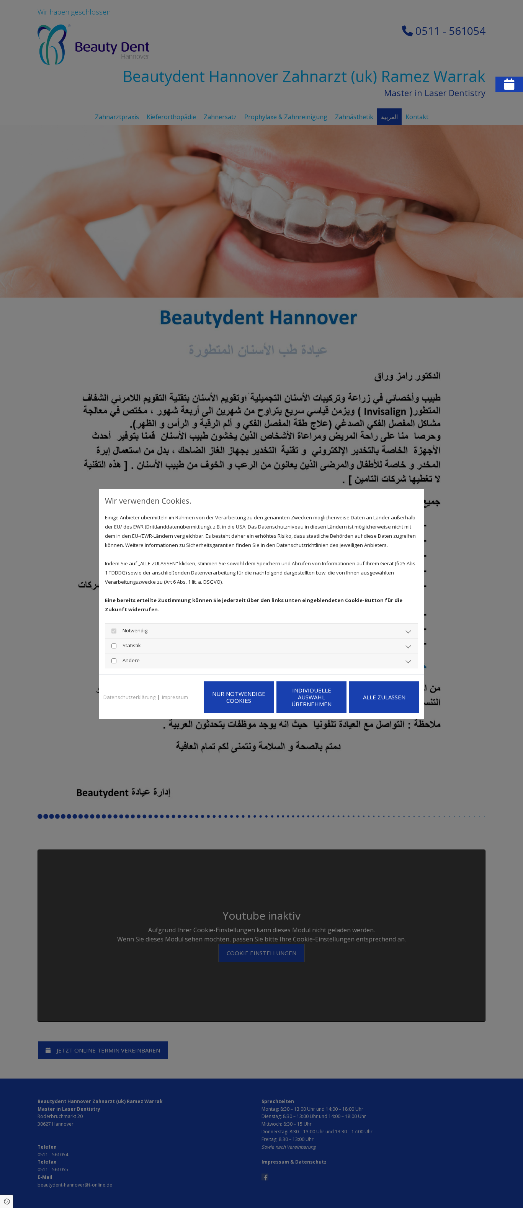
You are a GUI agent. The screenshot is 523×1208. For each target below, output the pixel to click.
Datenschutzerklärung (129, 697)
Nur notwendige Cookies (238, 697)
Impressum (175, 697)
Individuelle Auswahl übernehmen (311, 697)
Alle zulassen (384, 697)
